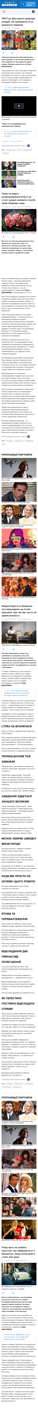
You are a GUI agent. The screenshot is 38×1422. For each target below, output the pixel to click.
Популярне (6, 1087)
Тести (19, 150)
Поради (9, 441)
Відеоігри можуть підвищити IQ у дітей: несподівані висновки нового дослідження (17, 693)
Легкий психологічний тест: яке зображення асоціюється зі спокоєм (18, 133)
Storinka (28, 293)
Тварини (5, 153)
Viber (28, 145)
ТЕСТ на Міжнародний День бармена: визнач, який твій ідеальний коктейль (18, 89)
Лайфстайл (11, 150)
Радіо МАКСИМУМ (15, 141)
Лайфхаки (29, 441)
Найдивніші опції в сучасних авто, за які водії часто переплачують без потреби (17, 1337)
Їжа (3, 444)
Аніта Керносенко (25, 207)
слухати (30, 4)
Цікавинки (28, 150)
